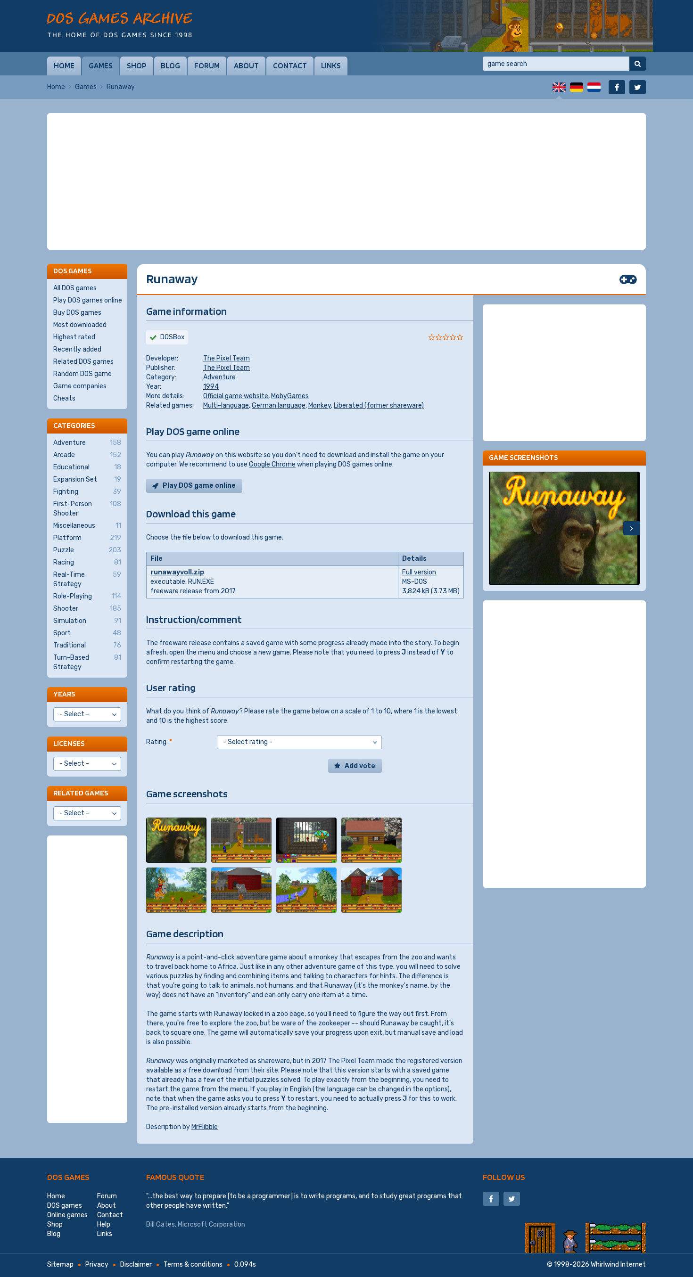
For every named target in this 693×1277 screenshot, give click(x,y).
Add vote (360, 766)
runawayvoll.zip (177, 572)
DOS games (68, 1177)
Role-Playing (87, 596)
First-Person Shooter (87, 508)
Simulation (87, 621)
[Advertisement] (346, 181)
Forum (207, 65)
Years (64, 693)
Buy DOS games (77, 313)
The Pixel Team (226, 358)
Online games (67, 1215)
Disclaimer (136, 1265)
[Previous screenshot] (497, 528)
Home (64, 65)
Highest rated (74, 337)
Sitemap (60, 1265)
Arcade (87, 455)
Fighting (87, 492)
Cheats (64, 398)
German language (278, 405)
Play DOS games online (87, 300)
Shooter (87, 609)
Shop (137, 65)
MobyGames (290, 396)
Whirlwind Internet (618, 1265)
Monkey (319, 405)
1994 (211, 387)
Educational (87, 467)
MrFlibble (204, 1127)
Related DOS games (83, 362)
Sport (87, 633)
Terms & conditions (193, 1265)
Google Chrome (272, 464)
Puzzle (87, 550)
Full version (419, 572)
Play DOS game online (199, 486)
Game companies (80, 386)
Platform (87, 538)
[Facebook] (617, 87)
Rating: (159, 742)
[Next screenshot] (631, 528)
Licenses (68, 743)
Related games (80, 792)
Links (331, 65)
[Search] (637, 64)
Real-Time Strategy (87, 579)
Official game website (235, 396)
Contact (290, 65)
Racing (87, 562)
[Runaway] (176, 840)
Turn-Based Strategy (87, 662)
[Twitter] (637, 87)
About (246, 65)
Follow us (504, 1177)
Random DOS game (82, 374)
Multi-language (226, 405)
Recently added (77, 349)
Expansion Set (87, 479)
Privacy (96, 1265)
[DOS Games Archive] (119, 24)
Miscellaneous (87, 526)
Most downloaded (80, 325)
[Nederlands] (594, 87)
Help (103, 1224)
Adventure (219, 377)
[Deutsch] (576, 87)
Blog (170, 65)
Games (101, 65)
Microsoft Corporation (211, 1224)
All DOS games (75, 288)
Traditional (87, 645)
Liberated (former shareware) (379, 405)
